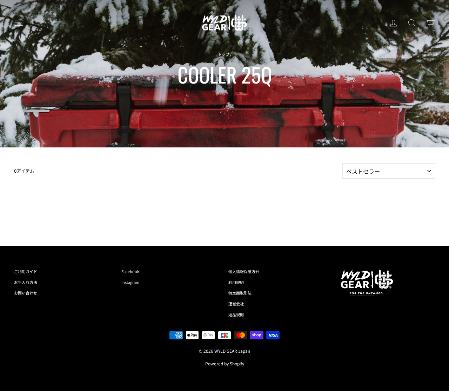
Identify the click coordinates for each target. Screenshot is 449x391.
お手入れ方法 (25, 282)
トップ (223, 54)
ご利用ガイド (25, 271)
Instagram (130, 282)
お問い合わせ (25, 293)
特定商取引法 (240, 293)
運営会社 (236, 303)
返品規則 (236, 314)
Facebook (130, 271)
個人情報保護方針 (243, 271)
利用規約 (236, 282)
